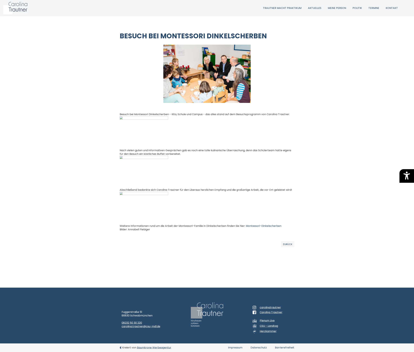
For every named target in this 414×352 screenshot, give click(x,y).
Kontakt (392, 8)
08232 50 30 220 (132, 323)
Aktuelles (314, 8)
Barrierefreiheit (284, 347)
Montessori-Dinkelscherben (263, 226)
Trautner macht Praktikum (282, 8)
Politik (357, 8)
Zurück (287, 244)
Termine (373, 8)
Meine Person (337, 8)
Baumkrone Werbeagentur (154, 347)
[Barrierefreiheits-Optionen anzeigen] (406, 176)
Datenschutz (259, 347)
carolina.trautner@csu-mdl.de (141, 326)
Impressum (235, 347)
